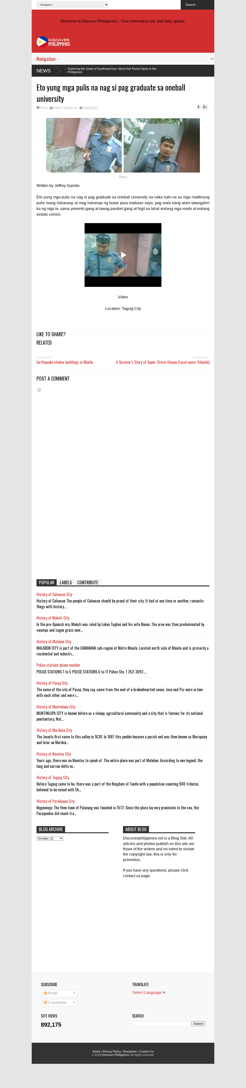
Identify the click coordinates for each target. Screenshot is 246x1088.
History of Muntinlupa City (56, 707)
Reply (44, 108)
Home (96, 1051)
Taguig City (70, 108)
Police (57, 108)
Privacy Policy (112, 1051)
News (44, 70)
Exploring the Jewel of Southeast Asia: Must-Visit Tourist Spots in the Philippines (72, 70)
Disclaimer (130, 1051)
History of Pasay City (52, 683)
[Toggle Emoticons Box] (39, 389)
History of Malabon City (54, 641)
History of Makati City (53, 618)
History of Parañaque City (55, 801)
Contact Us (146, 1051)
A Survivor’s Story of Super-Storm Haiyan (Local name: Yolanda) (162, 362)
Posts (52, 993)
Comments (56, 1003)
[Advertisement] (123, 538)
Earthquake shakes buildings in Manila (65, 362)
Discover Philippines (115, 1055)
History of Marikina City (54, 730)
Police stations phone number (58, 665)
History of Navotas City (54, 754)
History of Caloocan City (54, 594)
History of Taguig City (53, 777)
